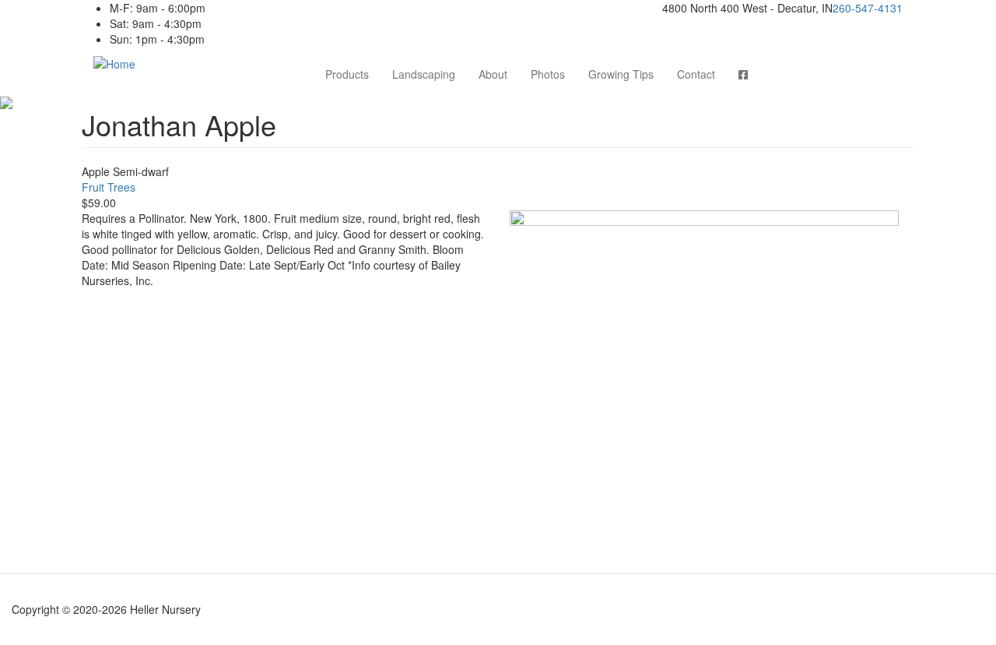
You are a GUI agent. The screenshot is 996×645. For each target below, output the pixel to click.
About (493, 74)
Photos (548, 74)
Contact (696, 74)
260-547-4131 (868, 8)
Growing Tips (621, 74)
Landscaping (423, 74)
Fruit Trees (108, 187)
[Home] (114, 62)
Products (347, 74)
